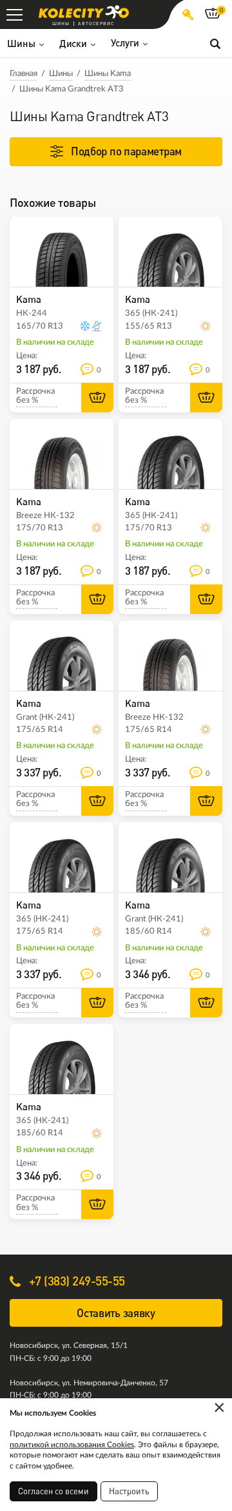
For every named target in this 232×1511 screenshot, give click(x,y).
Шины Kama (107, 74)
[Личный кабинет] (187, 14)
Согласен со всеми (53, 1491)
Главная (23, 74)
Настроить (129, 1491)
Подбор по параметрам (126, 151)
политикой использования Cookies (72, 1444)
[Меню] (14, 14)
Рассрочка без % (35, 396)
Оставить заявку (116, 1313)
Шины (61, 74)
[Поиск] (215, 43)
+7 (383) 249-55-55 (75, 1280)
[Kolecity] (84, 12)
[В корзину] (97, 397)
